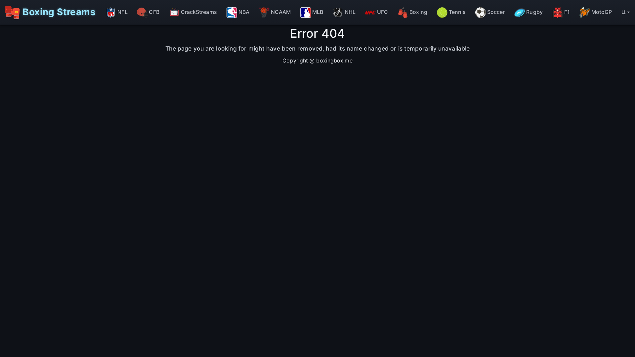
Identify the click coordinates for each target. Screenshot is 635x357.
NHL (350, 12)
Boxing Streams (58, 11)
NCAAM (281, 12)
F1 (567, 12)
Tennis (457, 12)
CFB (154, 12)
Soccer (496, 12)
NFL (122, 12)
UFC (382, 12)
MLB (317, 12)
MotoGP (601, 12)
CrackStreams (199, 12)
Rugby (534, 12)
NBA (243, 12)
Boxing (418, 12)
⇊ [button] (623, 12)
